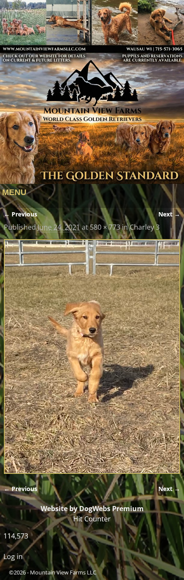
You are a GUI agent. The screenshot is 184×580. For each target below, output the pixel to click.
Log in (13, 556)
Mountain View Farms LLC (63, 572)
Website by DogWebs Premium (92, 508)
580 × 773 (105, 227)
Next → (169, 214)
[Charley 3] (92, 356)
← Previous (20, 214)
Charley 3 (145, 227)
